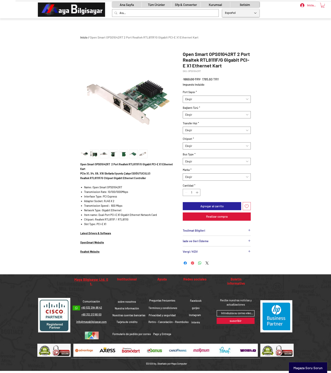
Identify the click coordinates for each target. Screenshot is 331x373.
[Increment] (197, 192)
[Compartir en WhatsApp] (199, 263)
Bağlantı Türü (191, 107)
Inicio (84, 37)
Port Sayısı (190, 92)
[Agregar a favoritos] (247, 206)
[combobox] (217, 99)
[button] (323, 5)
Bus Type (189, 154)
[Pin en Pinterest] (192, 263)
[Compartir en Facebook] (185, 263)
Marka (187, 169)
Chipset (188, 138)
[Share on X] (207, 263)
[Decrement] (185, 192)
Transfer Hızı (191, 123)
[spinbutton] (191, 192)
